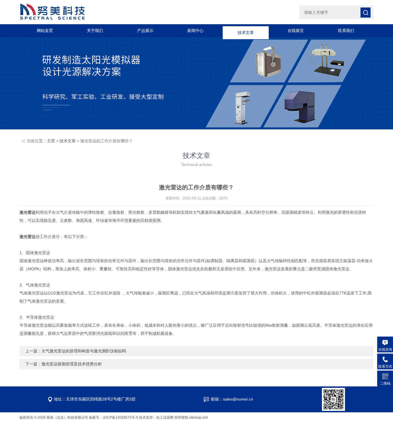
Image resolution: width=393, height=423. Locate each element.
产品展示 (145, 30)
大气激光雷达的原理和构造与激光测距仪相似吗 (83, 351)
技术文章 (246, 30)
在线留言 (296, 30)
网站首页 (45, 30)
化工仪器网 (164, 418)
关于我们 (95, 30)
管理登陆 (181, 418)
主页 (51, 141)
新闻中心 (195, 30)
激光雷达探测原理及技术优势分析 (71, 364)
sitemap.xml (198, 418)
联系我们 (346, 30)
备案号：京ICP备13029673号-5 (113, 418)
